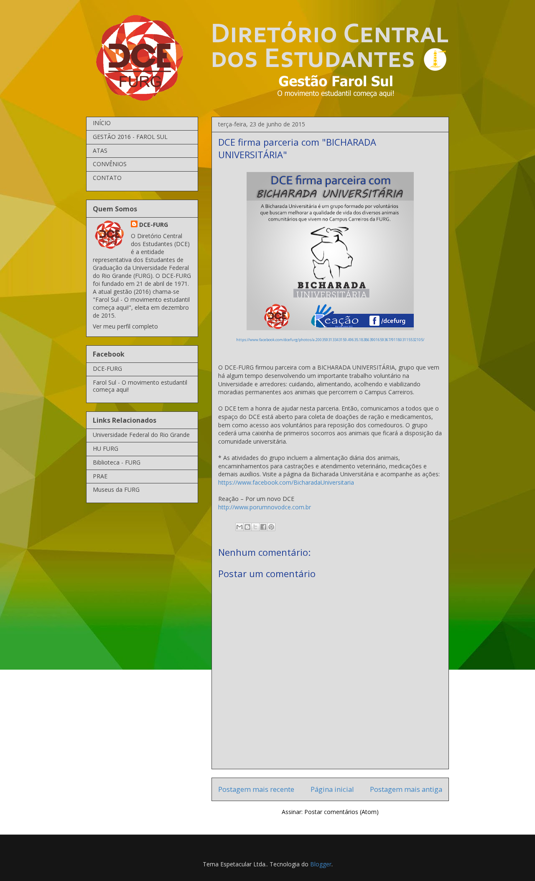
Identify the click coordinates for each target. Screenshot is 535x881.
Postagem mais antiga (406, 789)
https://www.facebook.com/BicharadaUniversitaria (286, 482)
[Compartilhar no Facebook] (263, 527)
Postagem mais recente (256, 789)
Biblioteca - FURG (116, 462)
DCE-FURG (153, 225)
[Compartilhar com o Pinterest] (271, 527)
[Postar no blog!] (247, 527)
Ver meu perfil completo (125, 326)
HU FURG (105, 448)
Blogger (320, 864)
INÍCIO (102, 123)
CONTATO (107, 178)
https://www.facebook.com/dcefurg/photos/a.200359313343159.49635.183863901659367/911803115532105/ (330, 339)
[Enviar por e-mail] (239, 527)
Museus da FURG (116, 489)
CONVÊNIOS (110, 164)
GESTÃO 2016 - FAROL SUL (130, 137)
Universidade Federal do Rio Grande (141, 435)
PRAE (100, 476)
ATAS (100, 150)
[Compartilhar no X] (255, 527)
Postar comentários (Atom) (341, 812)
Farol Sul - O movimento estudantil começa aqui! (140, 385)
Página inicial (332, 789)
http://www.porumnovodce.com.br (264, 507)
